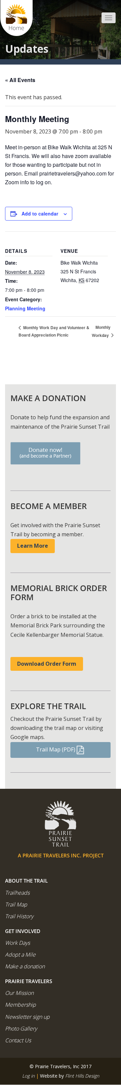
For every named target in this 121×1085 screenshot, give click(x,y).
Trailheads (17, 892)
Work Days (17, 942)
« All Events (20, 80)
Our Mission (19, 993)
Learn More (32, 545)
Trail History (19, 916)
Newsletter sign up (27, 1016)
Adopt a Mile (20, 954)
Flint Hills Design (82, 1076)
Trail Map (16, 904)
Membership (20, 1004)
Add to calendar (40, 213)
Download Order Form (46, 663)
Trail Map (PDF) (55, 749)
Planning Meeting (25, 308)
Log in (28, 1076)
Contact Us (18, 1040)
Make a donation (25, 966)
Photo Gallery (21, 1028)
